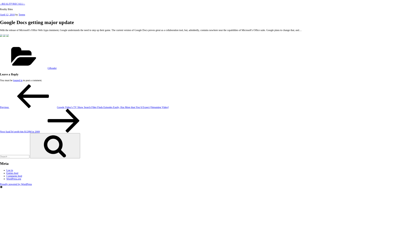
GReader (52, 68)
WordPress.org (13, 178)
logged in (18, 80)
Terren (22, 14)
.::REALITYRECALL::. (12, 4)
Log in (9, 170)
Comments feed (14, 176)
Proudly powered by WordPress (16, 184)
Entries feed (12, 173)
